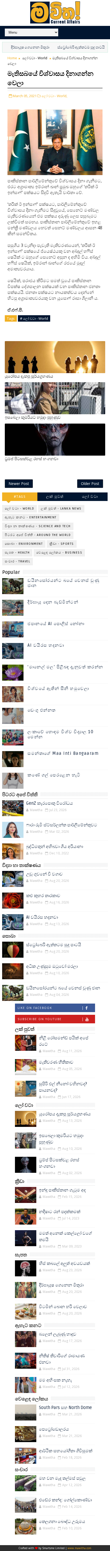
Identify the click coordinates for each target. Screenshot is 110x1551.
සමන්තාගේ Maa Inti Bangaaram (63, 753)
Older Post (90, 483)
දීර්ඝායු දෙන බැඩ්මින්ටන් (53, 602)
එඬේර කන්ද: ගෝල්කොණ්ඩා (65, 1500)
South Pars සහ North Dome (65, 1407)
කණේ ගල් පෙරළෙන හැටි (54, 775)
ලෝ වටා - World (34, 58)
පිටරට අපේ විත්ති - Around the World (38, 535)
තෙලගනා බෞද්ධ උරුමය (62, 1521)
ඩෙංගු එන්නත (42, 710)
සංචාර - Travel (17, 561)
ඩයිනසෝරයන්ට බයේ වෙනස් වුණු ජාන (63, 583)
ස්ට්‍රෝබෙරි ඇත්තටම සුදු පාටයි (67, 47)
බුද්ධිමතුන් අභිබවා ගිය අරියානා (54, 846)
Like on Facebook (35, 1008)
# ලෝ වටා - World (34, 318)
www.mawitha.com (79, 1548)
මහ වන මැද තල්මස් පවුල (62, 1478)
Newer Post (19, 483)
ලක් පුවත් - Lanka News (61, 509)
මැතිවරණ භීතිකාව (56, 1062)
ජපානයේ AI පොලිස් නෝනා (56, 623)
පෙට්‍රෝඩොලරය (54, 1429)
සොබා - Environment (24, 544)
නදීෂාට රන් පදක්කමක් (59, 1211)
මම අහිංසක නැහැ (55, 1380)
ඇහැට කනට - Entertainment (31, 517)
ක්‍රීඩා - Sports (61, 544)
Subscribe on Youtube (40, 1019)
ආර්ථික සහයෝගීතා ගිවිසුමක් (65, 1451)
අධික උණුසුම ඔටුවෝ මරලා (52, 966)
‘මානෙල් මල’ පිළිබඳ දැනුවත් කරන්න (65, 667)
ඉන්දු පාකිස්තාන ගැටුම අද (62, 1190)
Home (12, 58)
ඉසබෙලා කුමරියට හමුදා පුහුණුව (33, 417)
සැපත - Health (17, 553)
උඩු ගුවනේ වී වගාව (44, 874)
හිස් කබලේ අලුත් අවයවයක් (64, 1263)
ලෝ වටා (90, 496)
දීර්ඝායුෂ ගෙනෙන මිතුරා (61, 1285)
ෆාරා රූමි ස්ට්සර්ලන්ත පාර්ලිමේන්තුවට (61, 825)
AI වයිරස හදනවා (46, 645)
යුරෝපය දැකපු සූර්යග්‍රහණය (29, 376)
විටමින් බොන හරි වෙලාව (63, 1306)
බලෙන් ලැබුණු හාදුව (57, 1334)
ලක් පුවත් (55, 496)
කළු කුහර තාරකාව (43, 895)
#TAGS (20, 496)
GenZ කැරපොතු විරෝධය (49, 803)
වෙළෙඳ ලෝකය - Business (59, 553)
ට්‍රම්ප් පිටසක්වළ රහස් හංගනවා (31, 458)
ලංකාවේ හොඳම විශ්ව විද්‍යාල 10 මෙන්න (60, 734)
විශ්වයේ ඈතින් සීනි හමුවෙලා (58, 688)
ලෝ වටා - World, (54, 95)
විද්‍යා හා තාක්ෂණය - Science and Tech (38, 526)
